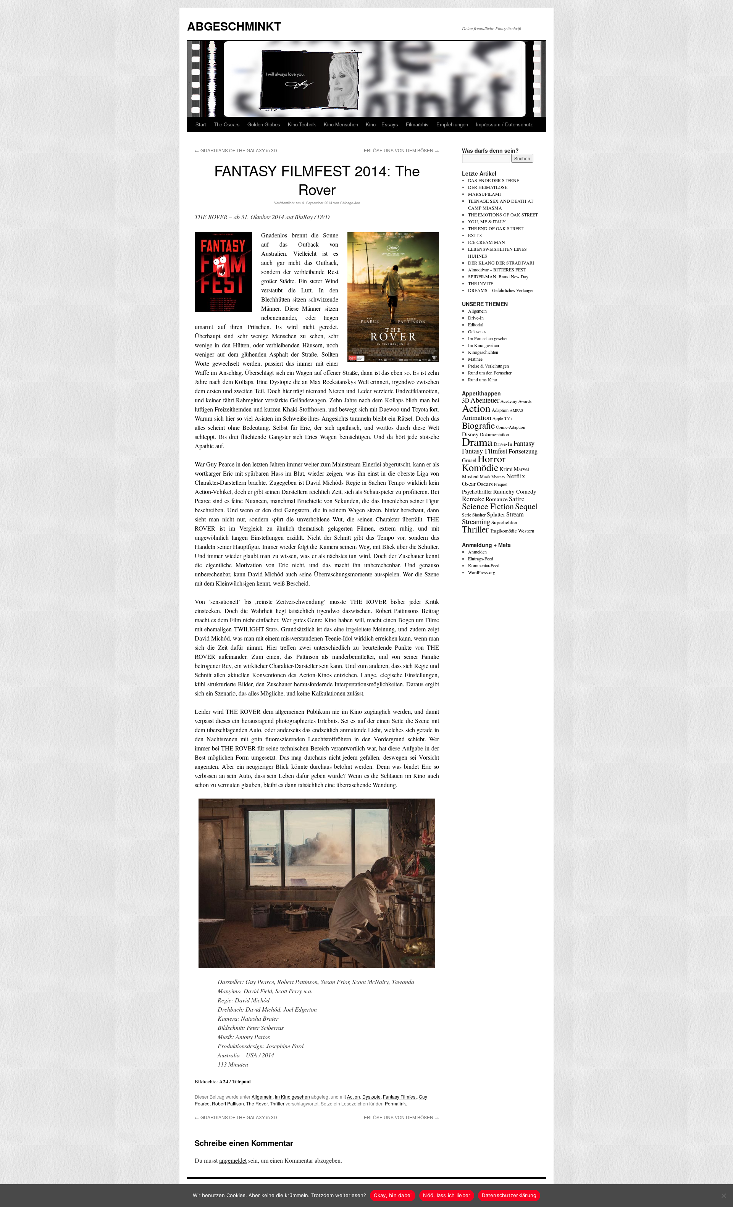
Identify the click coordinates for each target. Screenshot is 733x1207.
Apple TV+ (502, 418)
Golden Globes (263, 124)
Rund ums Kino (482, 379)
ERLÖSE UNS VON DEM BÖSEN (401, 150)
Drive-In (476, 318)
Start (200, 124)
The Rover (257, 1103)
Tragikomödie (503, 530)
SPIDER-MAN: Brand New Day (498, 276)
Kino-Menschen (341, 124)
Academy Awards (516, 401)
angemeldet (233, 1160)
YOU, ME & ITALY (487, 221)
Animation (476, 417)
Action (353, 1096)
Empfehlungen (452, 124)
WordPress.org (481, 572)
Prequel (500, 484)
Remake (473, 498)
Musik (485, 476)
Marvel (521, 469)
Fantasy (523, 443)
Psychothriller (477, 491)
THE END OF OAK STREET (495, 228)
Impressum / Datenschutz (504, 124)
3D (465, 400)
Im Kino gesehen (292, 1096)
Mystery (498, 476)
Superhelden (504, 522)
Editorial (475, 324)
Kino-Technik (302, 124)
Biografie (478, 425)
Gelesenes (477, 331)
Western (526, 531)
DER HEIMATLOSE (487, 187)
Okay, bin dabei (393, 1195)
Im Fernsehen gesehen (488, 338)
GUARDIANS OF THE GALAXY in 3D (236, 150)
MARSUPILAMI (484, 194)
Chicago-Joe (350, 202)
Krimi (506, 469)
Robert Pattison (228, 1103)
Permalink (395, 1103)
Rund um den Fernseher (490, 373)
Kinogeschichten (483, 352)
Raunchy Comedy (514, 491)
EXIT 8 (475, 235)
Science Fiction (488, 506)
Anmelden (477, 552)
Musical (470, 476)
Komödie (480, 467)
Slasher (479, 515)
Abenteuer (484, 400)
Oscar (469, 483)
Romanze (497, 499)
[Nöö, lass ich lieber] (723, 1195)
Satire (517, 498)
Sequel (526, 506)
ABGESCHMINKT (234, 26)
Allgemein (262, 1096)
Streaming (476, 521)
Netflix (515, 475)
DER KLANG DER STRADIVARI (501, 263)
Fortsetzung (523, 451)
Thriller (277, 1103)
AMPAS (516, 410)
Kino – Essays (382, 124)
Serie (466, 515)
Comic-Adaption (510, 427)
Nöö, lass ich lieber (446, 1195)
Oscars (485, 483)
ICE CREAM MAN (486, 242)
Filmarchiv (417, 124)
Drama (477, 441)
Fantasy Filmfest (400, 1096)
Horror (491, 458)
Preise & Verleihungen (488, 366)
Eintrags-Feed (480, 558)
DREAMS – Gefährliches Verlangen (501, 290)
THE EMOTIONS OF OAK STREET (503, 214)
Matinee (475, 359)
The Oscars (227, 124)
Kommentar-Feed (483, 565)
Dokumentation (494, 434)
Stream (515, 514)
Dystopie (371, 1096)
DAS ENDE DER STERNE (493, 180)
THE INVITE (480, 283)
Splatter (496, 514)
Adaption (500, 410)
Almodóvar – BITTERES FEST (497, 269)
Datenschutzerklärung (509, 1195)
